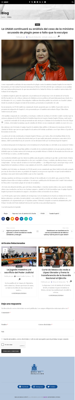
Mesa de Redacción (34, 37)
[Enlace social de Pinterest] (37, 2)
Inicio (3, 17)
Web (2, 332)
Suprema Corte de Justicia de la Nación (24, 213)
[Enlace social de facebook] (30, 2)
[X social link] (32, 2)
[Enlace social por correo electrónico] (34, 2)
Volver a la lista (37, 231)
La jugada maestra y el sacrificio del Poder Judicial (19, 271)
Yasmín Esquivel (54, 213)
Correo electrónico (45, 324)
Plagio (6, 213)
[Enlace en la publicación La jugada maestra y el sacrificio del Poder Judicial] (19, 256)
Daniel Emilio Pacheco (23, 276)
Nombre (4, 324)
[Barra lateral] (2, 122)
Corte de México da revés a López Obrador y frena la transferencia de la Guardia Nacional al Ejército (56, 274)
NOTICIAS (56, 266)
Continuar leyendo (19, 293)
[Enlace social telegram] (45, 2)
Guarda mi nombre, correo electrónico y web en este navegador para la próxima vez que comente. (36, 339)
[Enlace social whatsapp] (42, 2)
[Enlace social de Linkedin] (40, 2)
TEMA (9, 17)
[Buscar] (73, 2)
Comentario (5, 313)
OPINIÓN (19, 266)
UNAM (43, 213)
